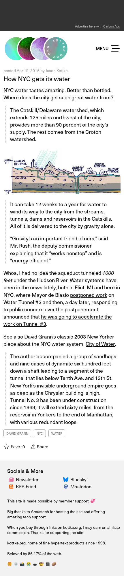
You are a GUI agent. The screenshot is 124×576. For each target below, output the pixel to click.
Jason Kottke (57, 70)
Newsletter (27, 479)
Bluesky (78, 479)
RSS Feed (26, 486)
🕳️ (35, 563)
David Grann (17, 433)
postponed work (88, 295)
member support (74, 501)
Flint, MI (84, 287)
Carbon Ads (111, 26)
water (56, 433)
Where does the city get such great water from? (58, 97)
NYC (40, 433)
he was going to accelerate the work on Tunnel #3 (57, 320)
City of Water (100, 344)
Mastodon (80, 486)
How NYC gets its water (36, 78)
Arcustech (40, 512)
